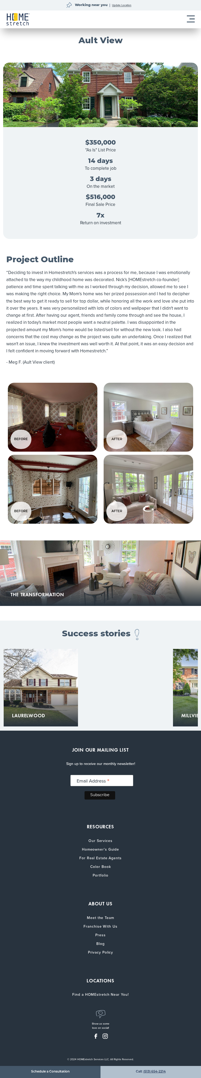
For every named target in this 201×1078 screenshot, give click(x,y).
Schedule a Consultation (50, 1071)
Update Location (121, 5)
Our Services (100, 841)
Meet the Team (100, 918)
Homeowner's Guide (100, 849)
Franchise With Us (100, 926)
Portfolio (100, 875)
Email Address (93, 780)
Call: (151, 1071)
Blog (100, 943)
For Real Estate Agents (100, 858)
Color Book (100, 866)
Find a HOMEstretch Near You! (100, 994)
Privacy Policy (100, 952)
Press (100, 935)
